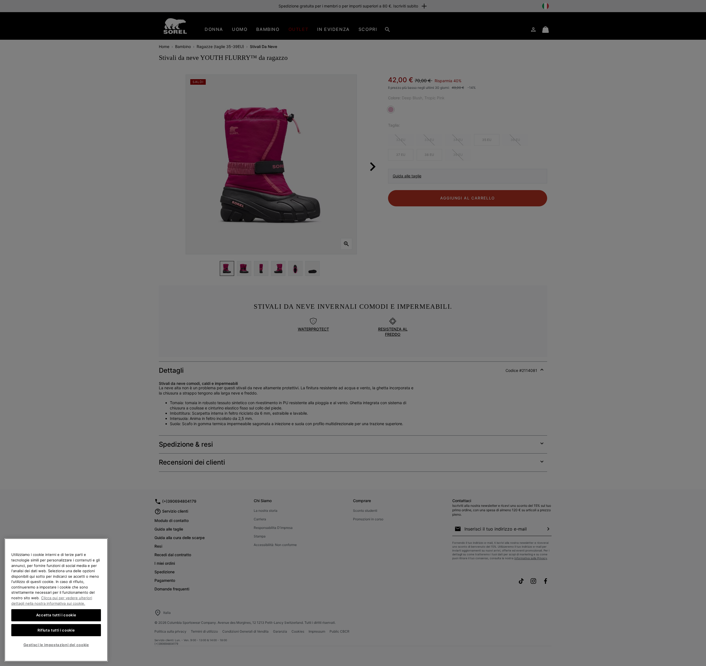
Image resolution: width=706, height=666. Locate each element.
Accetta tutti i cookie (56, 615)
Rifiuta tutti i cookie (56, 630)
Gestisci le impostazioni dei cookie (56, 645)
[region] (56, 600)
